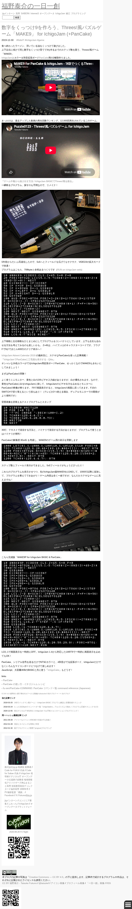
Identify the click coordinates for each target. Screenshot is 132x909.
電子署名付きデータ (24, 693)
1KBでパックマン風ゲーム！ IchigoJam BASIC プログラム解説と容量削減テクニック (48, 703)
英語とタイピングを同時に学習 (26, 724)
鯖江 (68, 13)
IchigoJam (60, 13)
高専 (18, 13)
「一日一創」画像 (95, 883)
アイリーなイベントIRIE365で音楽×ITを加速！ (32, 720)
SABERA (25, 13)
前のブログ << (53, 693)
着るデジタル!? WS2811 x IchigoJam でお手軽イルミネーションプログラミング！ (46, 711)
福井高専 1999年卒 (19, 789)
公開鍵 (34, 693)
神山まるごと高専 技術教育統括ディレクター (19, 786)
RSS (108, 883)
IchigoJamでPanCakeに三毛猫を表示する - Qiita (28, 359)
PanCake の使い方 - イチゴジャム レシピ (24, 684)
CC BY (5, 883)
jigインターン (8, 13)
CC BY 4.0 (6, 693)
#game (40, 40)
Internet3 (35, 13)
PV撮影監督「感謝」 (14, 792)
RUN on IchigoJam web (69, 269)
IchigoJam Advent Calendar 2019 (18, 355)
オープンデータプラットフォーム (19, 807)
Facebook (9, 795)
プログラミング (78, 13)
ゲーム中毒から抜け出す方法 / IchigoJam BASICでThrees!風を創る (38, 181)
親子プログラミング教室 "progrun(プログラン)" (33, 728)
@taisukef (43, 693)
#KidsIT (20, 40)
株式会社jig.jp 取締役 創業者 (18, 767)
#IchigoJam (31, 40)
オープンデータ (47, 13)
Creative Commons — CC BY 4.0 (46, 877)
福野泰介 (13, 693)
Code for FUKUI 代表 (14, 770)
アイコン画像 (57, 883)
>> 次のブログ (64, 693)
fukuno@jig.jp (25, 795)
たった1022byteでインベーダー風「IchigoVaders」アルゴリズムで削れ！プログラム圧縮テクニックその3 (56, 707)
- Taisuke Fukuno (23, 883)
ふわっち (13, 804)
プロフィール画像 (75, 883)
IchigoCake (53, 670)
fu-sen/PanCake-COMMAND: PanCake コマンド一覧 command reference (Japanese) (46, 688)
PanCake (43, 57)
